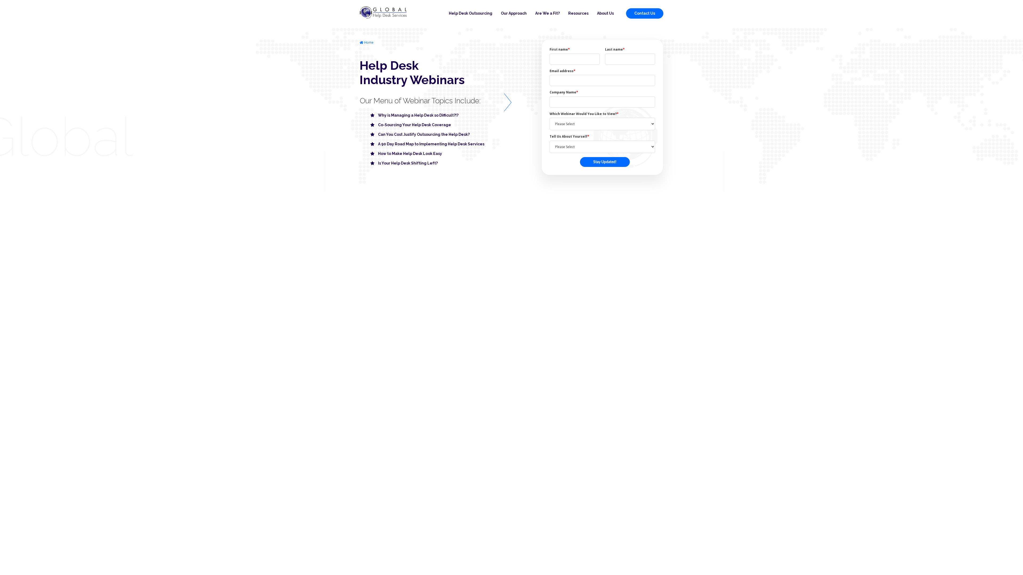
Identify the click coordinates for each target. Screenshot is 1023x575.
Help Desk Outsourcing (470, 13)
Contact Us (644, 13)
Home (368, 42)
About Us (605, 13)
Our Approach (514, 13)
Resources (578, 13)
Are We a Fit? (547, 13)
